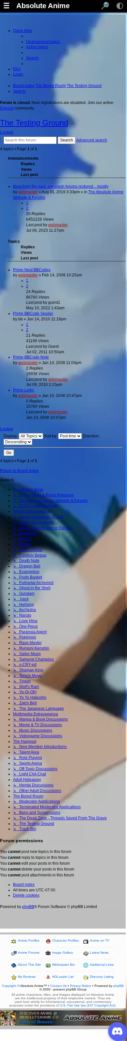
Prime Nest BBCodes (31, 270)
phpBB (28, 906)
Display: (11, 436)
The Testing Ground (34, 122)
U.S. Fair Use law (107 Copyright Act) (87, 1005)
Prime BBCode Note (31, 357)
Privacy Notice (80, 986)
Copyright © (11, 986)
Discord (7, 108)
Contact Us (58, 986)
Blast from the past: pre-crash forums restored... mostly (60, 186)
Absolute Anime (43, 6)
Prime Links (23, 390)
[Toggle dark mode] (120, 6)
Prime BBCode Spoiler (33, 313)
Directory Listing (102, 976)
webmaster (28, 192)
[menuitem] (43, 41)
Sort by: (51, 436)
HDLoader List (63, 976)
